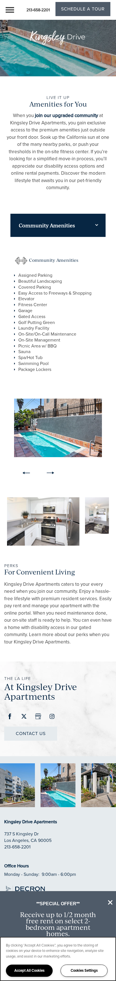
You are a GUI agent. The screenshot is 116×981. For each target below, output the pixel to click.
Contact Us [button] (31, 733)
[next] (50, 473)
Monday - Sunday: (21, 874)
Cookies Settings (84, 970)
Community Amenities (47, 225)
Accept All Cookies (29, 970)
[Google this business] (38, 717)
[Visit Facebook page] (9, 717)
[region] (58, 959)
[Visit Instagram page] (52, 717)
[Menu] (10, 10)
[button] (110, 902)
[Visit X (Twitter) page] (24, 717)
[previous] (26, 473)
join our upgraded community (66, 115)
